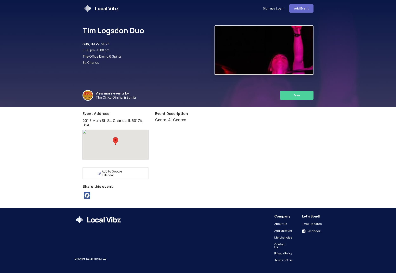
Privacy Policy (283, 253)
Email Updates (312, 224)
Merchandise (283, 237)
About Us (280, 224)
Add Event (301, 8)
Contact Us (280, 246)
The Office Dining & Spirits (116, 97)
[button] (115, 141)
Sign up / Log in (273, 8)
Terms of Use (283, 260)
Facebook (314, 231)
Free (296, 95)
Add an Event (283, 231)
